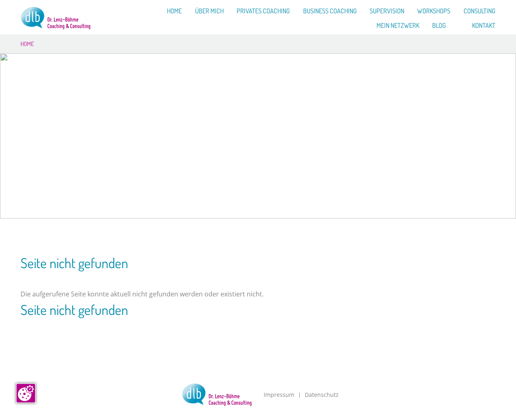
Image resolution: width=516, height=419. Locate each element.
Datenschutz (322, 394)
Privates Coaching (263, 11)
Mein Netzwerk (398, 25)
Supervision (387, 11)
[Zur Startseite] (56, 18)
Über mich (209, 11)
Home (174, 11)
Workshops (433, 11)
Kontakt (483, 25)
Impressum (279, 394)
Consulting (479, 11)
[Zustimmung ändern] (25, 393)
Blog (439, 25)
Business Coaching (330, 11)
